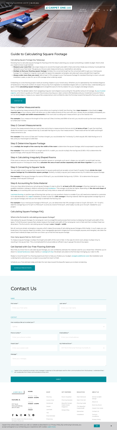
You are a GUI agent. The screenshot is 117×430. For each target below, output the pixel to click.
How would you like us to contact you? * (23, 322)
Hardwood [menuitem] (49, 403)
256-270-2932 (34, 3)
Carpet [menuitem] (48, 406)
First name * (14, 303)
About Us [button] (32, 10)
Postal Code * (15, 343)
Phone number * (16, 332)
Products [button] (10, 10)
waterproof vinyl (47, 252)
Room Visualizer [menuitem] (67, 397)
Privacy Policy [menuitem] (96, 419)
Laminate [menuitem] (49, 409)
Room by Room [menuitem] (97, 405)
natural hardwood (23, 252)
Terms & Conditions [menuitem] (95, 415)
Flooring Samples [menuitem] (67, 400)
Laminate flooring (17, 194)
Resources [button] (21, 10)
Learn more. (51, 427)
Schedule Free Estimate (23, 268)
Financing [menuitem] (49, 419)
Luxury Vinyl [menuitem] (50, 400)
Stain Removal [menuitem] (81, 397)
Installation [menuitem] (80, 414)
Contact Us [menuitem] (95, 411)
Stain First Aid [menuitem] (81, 400)
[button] (104, 10)
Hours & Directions (83, 10)
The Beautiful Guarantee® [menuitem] (81, 407)
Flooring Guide (25, 21)
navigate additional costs (80, 256)
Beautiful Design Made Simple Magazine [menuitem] (67, 405)
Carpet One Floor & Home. (24, 419)
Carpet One (14, 21)
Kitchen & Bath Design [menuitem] (96, 397)
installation (52, 188)
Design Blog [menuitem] (65, 410)
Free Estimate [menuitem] (50, 416)
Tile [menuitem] (47, 412)
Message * (14, 354)
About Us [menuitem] (95, 402)
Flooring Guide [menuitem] (81, 403)
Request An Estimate (96, 10)
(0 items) (110, 10)
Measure (35, 21)
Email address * (64, 332)
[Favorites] (107, 10)
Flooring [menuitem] (48, 397)
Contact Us (18, 101)
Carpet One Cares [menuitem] (97, 408)
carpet (30, 196)
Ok (97, 426)
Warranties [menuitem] (80, 411)
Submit (58, 379)
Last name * (63, 303)
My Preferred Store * (66, 343)
